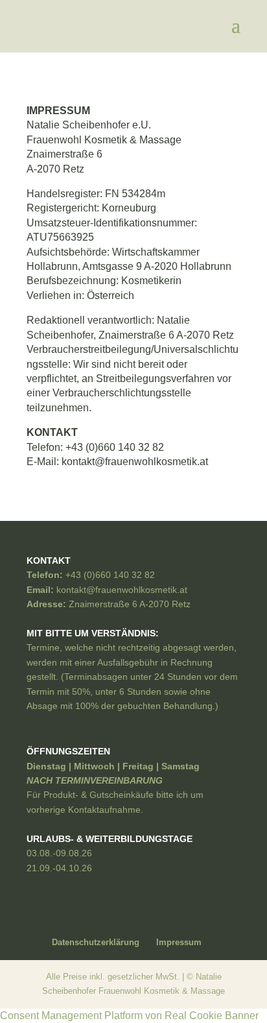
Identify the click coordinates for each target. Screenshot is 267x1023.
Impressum (179, 942)
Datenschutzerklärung (95, 942)
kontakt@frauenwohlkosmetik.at (135, 461)
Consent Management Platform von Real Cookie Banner (129, 1015)
